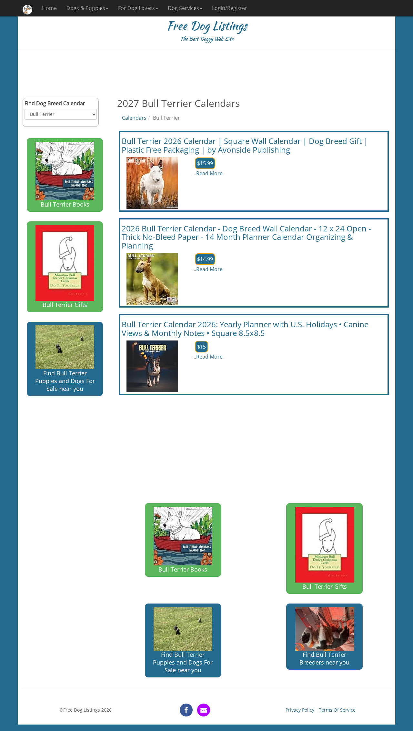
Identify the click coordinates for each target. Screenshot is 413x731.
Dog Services (183, 8)
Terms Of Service (337, 710)
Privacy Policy (300, 710)
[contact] (203, 710)
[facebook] (186, 710)
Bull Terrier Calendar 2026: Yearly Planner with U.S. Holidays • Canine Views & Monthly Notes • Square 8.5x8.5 (245, 328)
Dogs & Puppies (85, 8)
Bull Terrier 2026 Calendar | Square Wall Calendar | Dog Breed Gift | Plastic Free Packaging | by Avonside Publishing (245, 145)
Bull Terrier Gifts (65, 305)
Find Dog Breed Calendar (55, 103)
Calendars (134, 117)
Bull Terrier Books (65, 204)
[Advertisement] (206, 73)
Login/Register (229, 8)
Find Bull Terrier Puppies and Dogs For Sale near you (65, 380)
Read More (209, 173)
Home (49, 8)
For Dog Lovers (136, 8)
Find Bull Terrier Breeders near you (324, 658)
